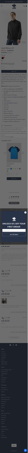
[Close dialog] (25, 212)
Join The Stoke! (13, 235)
